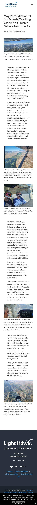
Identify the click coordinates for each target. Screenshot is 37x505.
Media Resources (22, 471)
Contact (9, 471)
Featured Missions (20, 31)
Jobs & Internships (11, 474)
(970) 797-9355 (18, 460)
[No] (35, 499)
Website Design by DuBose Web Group (18, 491)
